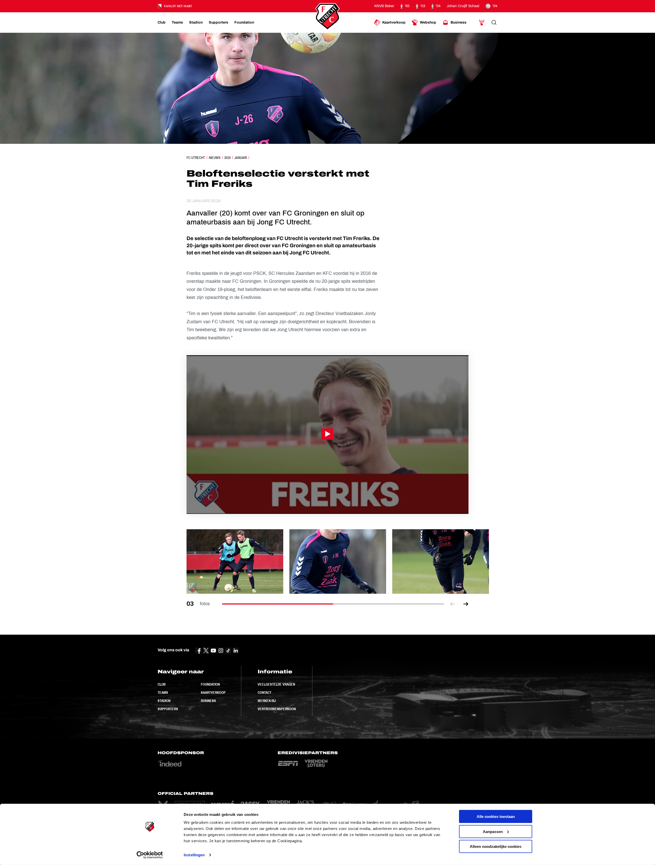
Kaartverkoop (213, 692)
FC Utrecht (196, 157)
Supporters (168, 709)
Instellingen (194, 855)
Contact (264, 692)
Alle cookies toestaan (496, 816)
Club (162, 684)
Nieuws (215, 157)
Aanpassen (493, 831)
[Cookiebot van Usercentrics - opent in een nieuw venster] (149, 855)
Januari (240, 157)
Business (208, 700)
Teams (163, 692)
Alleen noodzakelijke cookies (495, 846)
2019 (227, 157)
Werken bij (267, 700)
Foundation (210, 684)
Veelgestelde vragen (276, 684)
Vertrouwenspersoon (277, 709)
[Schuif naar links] (452, 604)
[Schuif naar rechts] (465, 604)
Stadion (164, 700)
